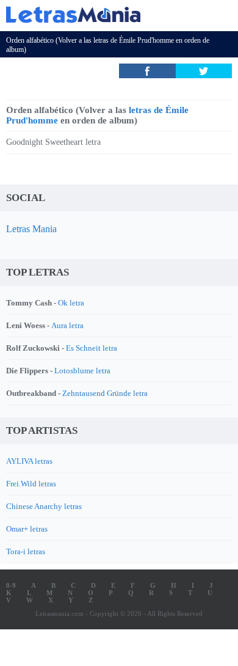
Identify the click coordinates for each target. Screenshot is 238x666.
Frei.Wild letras (31, 483)
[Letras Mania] (100, 14)
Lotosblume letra (82, 370)
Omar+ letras (27, 528)
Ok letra (71, 302)
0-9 (11, 585)
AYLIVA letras (29, 461)
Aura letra (67, 325)
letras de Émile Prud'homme (133, 40)
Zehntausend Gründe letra (105, 393)
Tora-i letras (25, 551)
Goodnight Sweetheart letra (53, 142)
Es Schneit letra (91, 348)
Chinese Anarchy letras (44, 506)
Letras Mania (31, 229)
